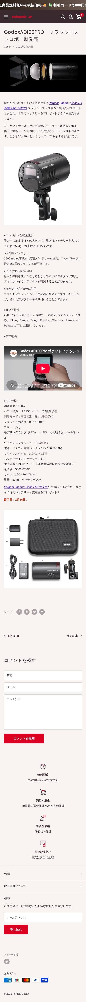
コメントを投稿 (24, 738)
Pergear (54, 102)
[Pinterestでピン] (27, 612)
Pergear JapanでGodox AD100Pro (26, 487)
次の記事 (72, 635)
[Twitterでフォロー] (7, 961)
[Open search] (63, 16)
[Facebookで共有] (19, 612)
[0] (78, 16)
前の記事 (13, 635)
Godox (7, 46)
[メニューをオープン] (6, 16)
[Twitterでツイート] (34, 612)
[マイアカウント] (71, 16)
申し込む (16, 929)
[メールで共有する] (42, 612)
